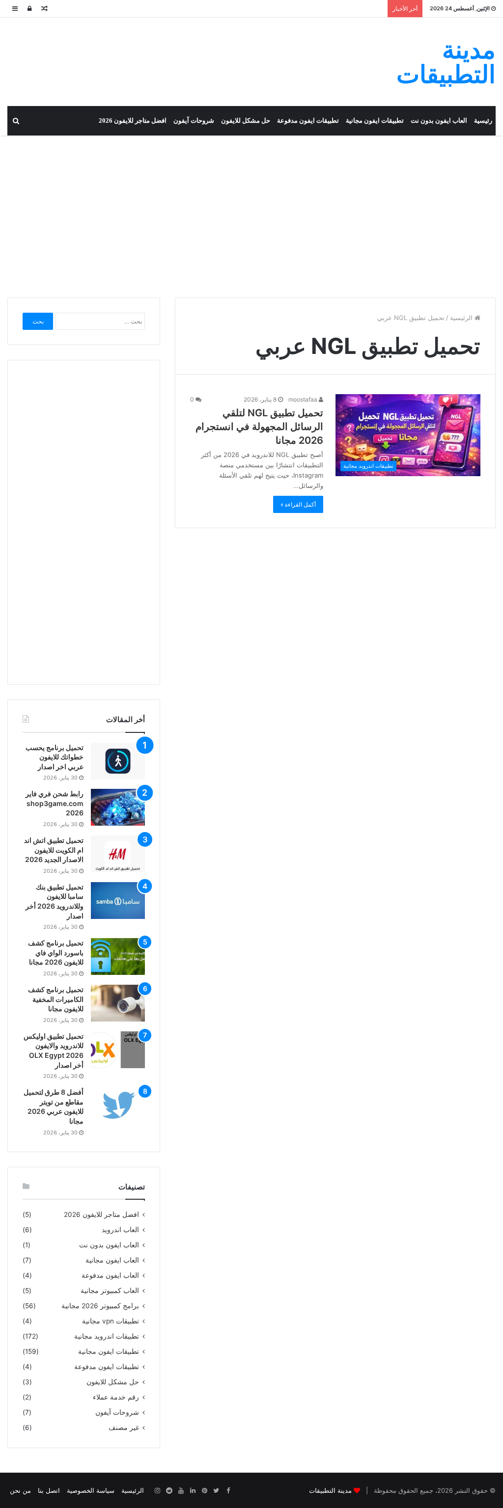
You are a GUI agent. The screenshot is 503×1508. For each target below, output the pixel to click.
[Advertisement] (251, 214)
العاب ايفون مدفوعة (110, 1275)
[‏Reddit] (169, 1491)
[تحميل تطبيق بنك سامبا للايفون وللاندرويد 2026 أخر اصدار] (118, 900)
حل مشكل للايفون (245, 120)
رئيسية (483, 120)
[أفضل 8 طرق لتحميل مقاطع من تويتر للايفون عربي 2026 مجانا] (118, 1105)
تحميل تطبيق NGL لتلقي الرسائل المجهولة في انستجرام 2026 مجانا (259, 426)
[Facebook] (228, 1491)
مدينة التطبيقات (330, 1490)
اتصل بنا (49, 1490)
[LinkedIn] (192, 1491)
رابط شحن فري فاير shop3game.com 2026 (55, 803)
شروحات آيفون (193, 120)
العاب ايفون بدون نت (439, 120)
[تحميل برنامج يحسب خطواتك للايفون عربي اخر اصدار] (118, 761)
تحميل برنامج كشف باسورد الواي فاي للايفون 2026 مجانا (56, 952)
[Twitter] (216, 1491)
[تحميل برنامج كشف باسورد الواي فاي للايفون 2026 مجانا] (118, 956)
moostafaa (303, 399)
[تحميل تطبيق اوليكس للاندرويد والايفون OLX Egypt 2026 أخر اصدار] (118, 1049)
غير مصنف (124, 1427)
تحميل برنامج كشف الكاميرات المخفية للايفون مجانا (56, 999)
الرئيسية (462, 318)
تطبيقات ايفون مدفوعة (308, 120)
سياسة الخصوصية (90, 1490)
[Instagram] (157, 1491)
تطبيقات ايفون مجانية (375, 120)
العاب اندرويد (120, 1230)
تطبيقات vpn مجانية (110, 1321)
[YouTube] (181, 1491)
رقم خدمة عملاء (116, 1397)
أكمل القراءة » (298, 504)
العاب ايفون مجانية (112, 1260)
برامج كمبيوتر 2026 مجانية (100, 1306)
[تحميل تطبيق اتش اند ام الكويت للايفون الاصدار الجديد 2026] (118, 853)
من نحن (20, 1490)
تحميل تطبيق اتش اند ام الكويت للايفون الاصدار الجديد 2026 (54, 849)
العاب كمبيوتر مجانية (110, 1290)
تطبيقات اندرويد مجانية (106, 1336)
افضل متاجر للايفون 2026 (133, 120)
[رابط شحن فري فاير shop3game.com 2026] (118, 807)
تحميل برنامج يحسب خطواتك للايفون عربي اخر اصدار (55, 757)
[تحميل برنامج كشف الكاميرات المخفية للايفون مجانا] (118, 1003)
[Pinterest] (204, 1491)
